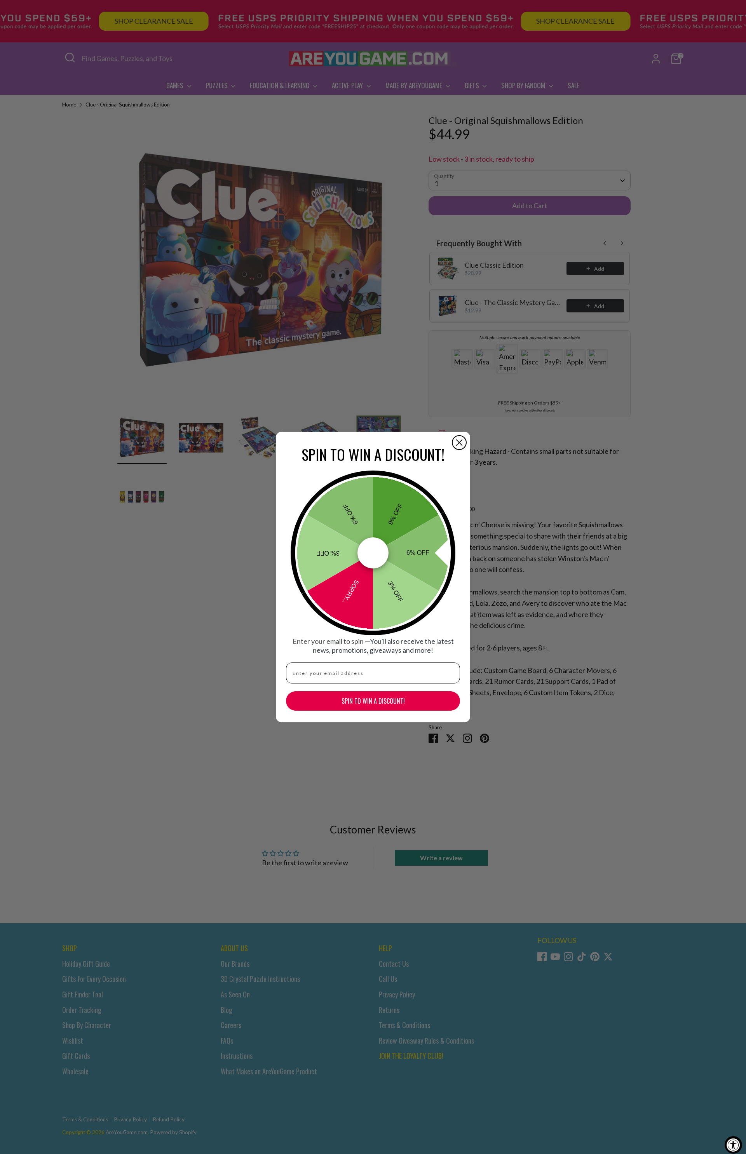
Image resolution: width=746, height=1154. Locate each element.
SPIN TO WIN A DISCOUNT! (373, 701)
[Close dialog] (459, 443)
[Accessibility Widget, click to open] (733, 1145)
